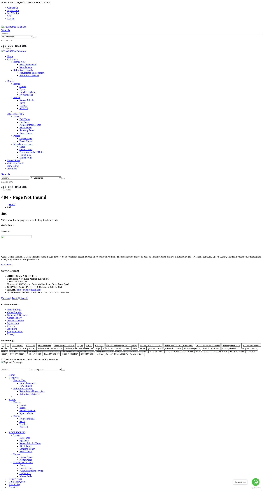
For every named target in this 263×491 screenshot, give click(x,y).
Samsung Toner (27, 130)
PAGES (118, 348)
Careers (11, 326)
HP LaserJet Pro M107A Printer (22, 348)
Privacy (11, 334)
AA (8, 346)
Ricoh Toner (25, 127)
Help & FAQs (14, 309)
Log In (10, 18)
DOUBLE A (99, 346)
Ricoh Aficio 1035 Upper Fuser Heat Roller (164, 348)
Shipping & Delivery (17, 315)
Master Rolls (25, 157)
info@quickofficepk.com (29, 289)
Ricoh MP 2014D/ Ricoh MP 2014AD (179, 351)
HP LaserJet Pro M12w (231, 346)
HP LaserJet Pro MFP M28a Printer (79, 348)
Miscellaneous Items (23, 144)
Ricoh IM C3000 (156, 351)
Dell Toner (24, 119)
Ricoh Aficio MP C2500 (17, 351)
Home (10, 56)
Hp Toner (24, 122)
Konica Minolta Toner (30, 125)
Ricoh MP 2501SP (203, 351)
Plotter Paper (25, 141)
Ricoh (22, 103)
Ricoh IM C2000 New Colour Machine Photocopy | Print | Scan (122, 351)
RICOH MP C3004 (87, 354)
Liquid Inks (25, 155)
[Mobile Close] (3, 366)
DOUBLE (89, 346)
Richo (135, 348)
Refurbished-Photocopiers (31, 72)
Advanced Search (15, 320)
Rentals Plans (13, 160)
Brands (10, 81)
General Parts (25, 149)
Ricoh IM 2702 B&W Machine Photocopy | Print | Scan (72, 351)
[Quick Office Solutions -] (13, 27)
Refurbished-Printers (29, 75)
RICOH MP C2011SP (70, 354)
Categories (12, 59)
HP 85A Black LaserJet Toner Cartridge (121, 346)
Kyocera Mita (26, 94)
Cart (9, 16)
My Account (13, 10)
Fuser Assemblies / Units (31, 152)
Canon (22, 86)
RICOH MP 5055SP (17, 354)
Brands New (19, 62)
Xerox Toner (25, 133)
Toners (16, 116)
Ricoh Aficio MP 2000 (211, 348)
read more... (7, 264)
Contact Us (12, 7)
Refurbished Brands (23, 70)
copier (80, 346)
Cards (22, 146)
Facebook (6, 298)
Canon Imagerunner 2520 (64, 346)
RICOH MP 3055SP (220, 351)
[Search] (34, 37)
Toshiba (23, 105)
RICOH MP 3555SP (237, 351)
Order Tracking (14, 312)
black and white (44, 346)
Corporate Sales (15, 331)
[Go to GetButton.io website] (256, 488)
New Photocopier (27, 64)
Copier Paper (25, 138)
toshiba (100, 354)
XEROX (23, 108)
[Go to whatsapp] (255, 482)
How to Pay (13, 166)
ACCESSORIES (15, 114)
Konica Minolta (27, 100)
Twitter (15, 298)
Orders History (14, 318)
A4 (3, 346)
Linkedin (23, 298)
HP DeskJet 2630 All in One (150, 346)
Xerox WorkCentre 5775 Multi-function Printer (124, 354)
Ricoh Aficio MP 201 (192, 348)
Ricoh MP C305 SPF (52, 354)
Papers (16, 135)
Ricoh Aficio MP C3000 (38, 351)
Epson (22, 89)
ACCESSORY (30, 346)
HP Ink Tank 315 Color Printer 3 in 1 (179, 346)
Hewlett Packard (27, 92)
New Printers (25, 67)
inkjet (98, 348)
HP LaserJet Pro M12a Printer (208, 346)
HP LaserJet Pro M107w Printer (49, 348)
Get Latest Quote (15, 163)
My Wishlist (13, 13)
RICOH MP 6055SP (34, 354)
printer (127, 348)
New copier (108, 348)
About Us (12, 168)
